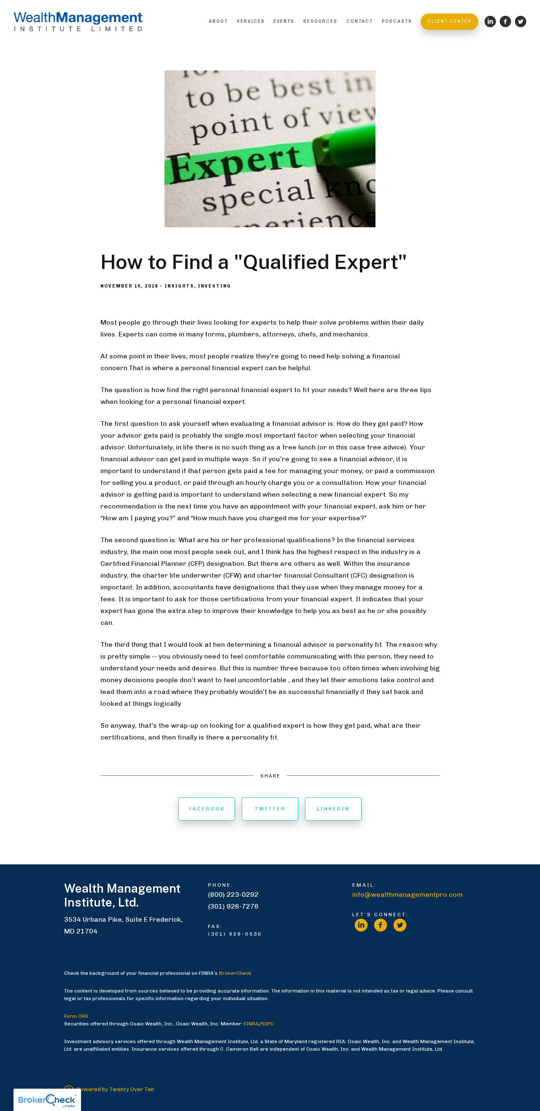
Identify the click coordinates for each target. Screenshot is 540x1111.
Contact (359, 21)
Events (283, 21)
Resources (320, 21)
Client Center (449, 21)
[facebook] (380, 925)
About (218, 21)
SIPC (268, 1024)
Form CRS (76, 1016)
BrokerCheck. (236, 973)
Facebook (207, 809)
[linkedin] (361, 925)
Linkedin (333, 809)
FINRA (251, 1024)
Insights (179, 286)
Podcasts (397, 21)
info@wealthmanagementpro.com (407, 894)
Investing (214, 286)
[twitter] (400, 925)
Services (251, 21)
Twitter (270, 809)
